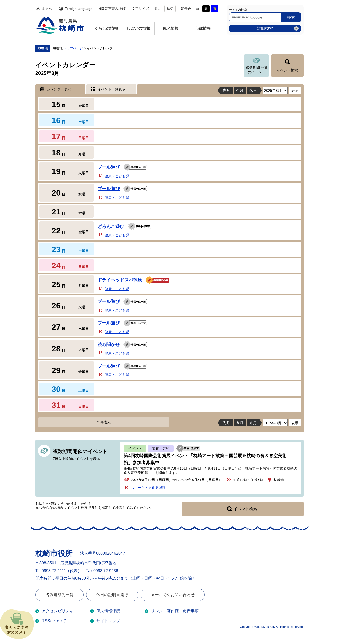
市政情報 (203, 28)
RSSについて (54, 621)
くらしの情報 (106, 28)
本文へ (47, 9)
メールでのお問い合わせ (173, 595)
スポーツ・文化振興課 (148, 488)
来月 (253, 90)
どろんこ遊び (111, 226)
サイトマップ (108, 621)
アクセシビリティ (57, 611)
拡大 (157, 8)
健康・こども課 (117, 176)
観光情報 (171, 28)
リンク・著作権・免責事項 (175, 611)
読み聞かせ (109, 344)
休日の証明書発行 (112, 595)
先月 (226, 90)
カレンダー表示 (59, 89)
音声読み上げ (115, 9)
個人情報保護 (108, 611)
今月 (239, 90)
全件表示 (103, 422)
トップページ (73, 48)
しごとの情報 (138, 28)
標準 (170, 8)
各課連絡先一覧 (59, 595)
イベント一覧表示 (111, 89)
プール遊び (109, 167)
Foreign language (78, 9)
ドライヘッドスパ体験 (120, 279)
